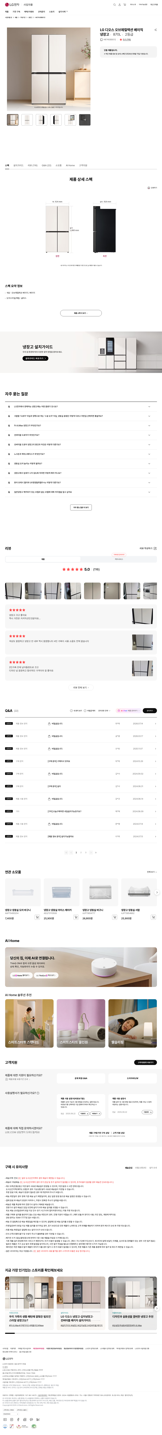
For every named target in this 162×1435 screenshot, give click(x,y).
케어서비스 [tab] (119, 559)
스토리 (51, 12)
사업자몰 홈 (8, 17)
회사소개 (133, 4)
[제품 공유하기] (155, 29)
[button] (114, 4)
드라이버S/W (132, 1078)
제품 (7, 12)
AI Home (70, 165)
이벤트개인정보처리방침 (54, 1348)
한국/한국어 (6, 1414)
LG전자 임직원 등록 (91, 1348)
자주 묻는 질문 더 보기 (81, 507)
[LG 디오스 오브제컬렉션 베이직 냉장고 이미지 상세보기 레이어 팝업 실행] (49, 71)
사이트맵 (5, 1348)
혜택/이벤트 (29, 12)
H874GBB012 (110, 39)
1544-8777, (27, 1379)
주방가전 (22, 17)
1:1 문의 (5, 1367)
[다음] (157, 892)
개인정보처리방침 (38, 1348)
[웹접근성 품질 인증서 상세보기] (34, 1426)
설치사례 (62, 12)
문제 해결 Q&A (81, 1078)
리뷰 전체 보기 (80, 687)
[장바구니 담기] (37, 917)
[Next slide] (156, 1308)
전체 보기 (151, 872)
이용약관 (13, 1348)
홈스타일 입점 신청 (25, 1352)
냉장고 (30, 17)
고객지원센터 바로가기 (145, 1062)
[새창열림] (5, 1419)
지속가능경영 (143, 4)
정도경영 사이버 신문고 (10, 1352)
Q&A (46, 165)
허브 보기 (51, 975)
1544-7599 (30, 1373)
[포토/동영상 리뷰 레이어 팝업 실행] (13, 591)
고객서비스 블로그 (22, 1410)
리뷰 (32, 165)
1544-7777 (52, 1376)
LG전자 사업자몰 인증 (142, 1348)
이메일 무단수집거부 (24, 1348)
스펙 (7, 165)
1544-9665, (34, 1376)
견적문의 (41, 12)
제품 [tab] (43, 559)
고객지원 (83, 165)
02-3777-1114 (20, 1364)
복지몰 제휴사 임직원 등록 (124, 1348)
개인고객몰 (154, 5)
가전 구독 (16, 12)
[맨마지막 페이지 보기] (96, 853)
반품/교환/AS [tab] (140, 1168)
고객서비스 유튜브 (8, 1410)
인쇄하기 (154, 188)
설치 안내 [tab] (153, 1168)
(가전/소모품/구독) (32, 1370)
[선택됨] (12, 120)
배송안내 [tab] (128, 1168)
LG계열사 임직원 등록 (107, 1348)
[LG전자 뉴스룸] (24, 1419)
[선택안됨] (27, 120)
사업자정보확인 (42, 1395)
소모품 (59, 165)
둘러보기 (26, 975)
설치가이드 (18, 165)
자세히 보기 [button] (37, 1093)
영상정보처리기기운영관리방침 (73, 1348)
